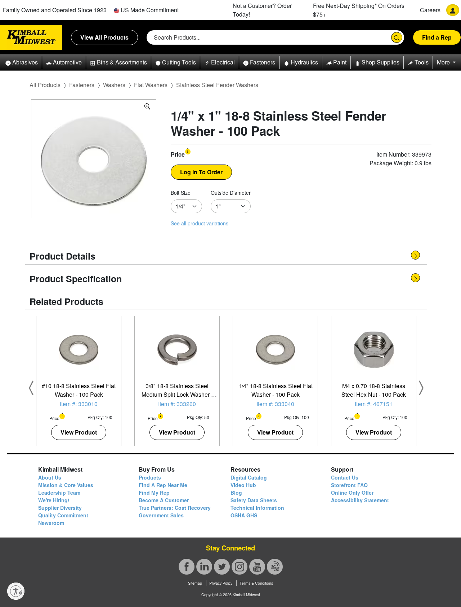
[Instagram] (239, 567)
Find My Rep (154, 492)
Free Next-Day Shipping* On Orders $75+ (358, 9)
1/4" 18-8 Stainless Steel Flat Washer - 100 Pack (275, 390)
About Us (49, 477)
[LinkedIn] (204, 567)
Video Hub (243, 485)
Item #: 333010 (79, 404)
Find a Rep (437, 37)
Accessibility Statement (360, 500)
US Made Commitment (149, 10)
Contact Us (344, 477)
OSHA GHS (243, 515)
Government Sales (161, 515)
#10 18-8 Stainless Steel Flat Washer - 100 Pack (79, 390)
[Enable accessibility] (15, 591)
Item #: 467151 (374, 404)
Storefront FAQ (349, 485)
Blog (236, 492)
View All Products (104, 37)
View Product (79, 432)
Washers (114, 85)
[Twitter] (222, 567)
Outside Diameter (231, 192)
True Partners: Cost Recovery (175, 507)
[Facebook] (186, 567)
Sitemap (195, 583)
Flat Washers (150, 85)
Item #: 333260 (177, 404)
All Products (45, 85)
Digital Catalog (248, 477)
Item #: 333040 (275, 404)
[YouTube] (257, 567)
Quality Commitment (63, 515)
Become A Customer (164, 500)
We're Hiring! (54, 500)
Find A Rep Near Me (163, 485)
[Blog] (275, 567)
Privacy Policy (220, 583)
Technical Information (257, 507)
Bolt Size (181, 192)
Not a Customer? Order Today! (262, 9)
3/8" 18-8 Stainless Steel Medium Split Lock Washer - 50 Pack (177, 394)
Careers (430, 10)
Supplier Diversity (60, 507)
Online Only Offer (352, 492)
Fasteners (81, 85)
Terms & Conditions (256, 583)
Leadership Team (59, 492)
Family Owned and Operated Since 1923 (55, 10)
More (444, 62)
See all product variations (199, 223)
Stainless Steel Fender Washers (217, 85)
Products (150, 477)
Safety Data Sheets (253, 500)
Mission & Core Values (65, 485)
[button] (21, 62)
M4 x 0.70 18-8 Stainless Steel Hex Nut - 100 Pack (373, 390)
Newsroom (51, 522)
